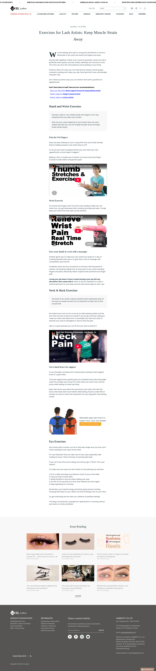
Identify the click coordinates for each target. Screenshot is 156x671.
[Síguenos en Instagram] (82, 637)
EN (90, 8)
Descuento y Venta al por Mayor (20, 623)
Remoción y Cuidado (103, 14)
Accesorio (120, 14)
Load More (78, 596)
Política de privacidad (48, 630)
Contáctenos (148, 669)
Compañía (142, 14)
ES (94, 8)
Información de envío (47, 628)
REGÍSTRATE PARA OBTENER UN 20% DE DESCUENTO (130, 2)
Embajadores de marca (17, 621)
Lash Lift (62, 14)
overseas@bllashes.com (128, 632)
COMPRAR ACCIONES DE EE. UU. (21, 14)
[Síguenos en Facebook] (70, 637)
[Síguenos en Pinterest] (76, 637)
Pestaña (75, 14)
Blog (131, 14)
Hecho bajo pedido (16, 626)
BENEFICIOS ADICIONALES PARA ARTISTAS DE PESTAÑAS (36, 2)
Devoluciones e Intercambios (50, 621)
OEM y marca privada (17, 628)
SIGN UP (101, 630)
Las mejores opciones (45, 14)
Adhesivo (86, 14)
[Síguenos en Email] (88, 637)
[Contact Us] (136, 8)
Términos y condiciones (48, 626)
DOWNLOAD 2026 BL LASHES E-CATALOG (84, 2)
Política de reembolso (48, 623)
